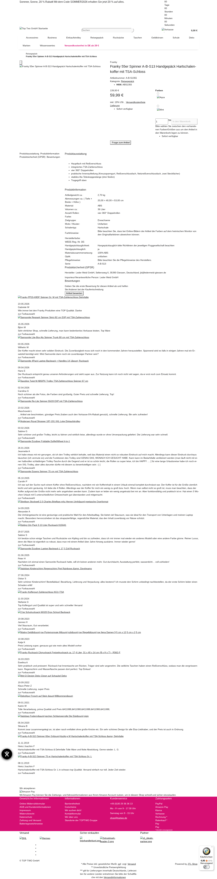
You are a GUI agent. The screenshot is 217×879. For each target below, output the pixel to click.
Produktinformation (50, 153)
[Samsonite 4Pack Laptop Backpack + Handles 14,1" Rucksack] (53, 360)
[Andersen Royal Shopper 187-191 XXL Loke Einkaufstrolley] (49, 421)
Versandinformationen (115, 877)
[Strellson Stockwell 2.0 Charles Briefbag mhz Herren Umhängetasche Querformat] (63, 501)
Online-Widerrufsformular (32, 803)
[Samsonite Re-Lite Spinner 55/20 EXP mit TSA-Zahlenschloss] (50, 401)
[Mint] (160, 110)
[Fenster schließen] (21, 62)
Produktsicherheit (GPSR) (33, 157)
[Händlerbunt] (90, 839)
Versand (132, 864)
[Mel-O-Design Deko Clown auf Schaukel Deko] (42, 675)
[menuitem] (32, 38)
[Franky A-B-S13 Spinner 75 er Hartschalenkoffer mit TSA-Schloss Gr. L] (55, 756)
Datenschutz (26, 817)
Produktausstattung (30, 153)
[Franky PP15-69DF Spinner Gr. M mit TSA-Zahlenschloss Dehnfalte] (53, 297)
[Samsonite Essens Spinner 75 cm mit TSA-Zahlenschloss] (48, 471)
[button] (193, 30)
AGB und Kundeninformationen (35, 807)
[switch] (206, 867)
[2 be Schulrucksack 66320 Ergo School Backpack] (44, 612)
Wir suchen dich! (73, 810)
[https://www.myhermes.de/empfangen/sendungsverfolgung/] (45, 838)
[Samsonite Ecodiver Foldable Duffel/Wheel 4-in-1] (44, 441)
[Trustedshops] (108, 839)
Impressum (25, 810)
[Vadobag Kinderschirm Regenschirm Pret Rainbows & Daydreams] (55, 568)
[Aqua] (161, 97)
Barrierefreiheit (72, 803)
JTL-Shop (192, 864)
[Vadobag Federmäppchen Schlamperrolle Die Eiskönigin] (53, 716)
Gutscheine (70, 807)
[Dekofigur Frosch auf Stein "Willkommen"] (45, 695)
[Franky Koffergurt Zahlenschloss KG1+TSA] (41, 592)
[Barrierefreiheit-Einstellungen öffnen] (7, 754)
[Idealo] (148, 839)
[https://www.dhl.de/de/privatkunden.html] (23, 838)
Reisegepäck (127, 81)
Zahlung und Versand (30, 820)
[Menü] (212, 847)
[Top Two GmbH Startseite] (34, 28)
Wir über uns (71, 817)
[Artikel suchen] (132, 30)
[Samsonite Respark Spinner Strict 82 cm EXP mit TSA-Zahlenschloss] (54, 317)
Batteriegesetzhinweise (31, 823)
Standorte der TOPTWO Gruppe (81, 820)
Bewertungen (54, 157)
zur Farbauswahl (26, 314)
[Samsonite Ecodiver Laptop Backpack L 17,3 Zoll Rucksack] (49, 548)
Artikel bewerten (74, 293)
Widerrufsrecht (27, 813)
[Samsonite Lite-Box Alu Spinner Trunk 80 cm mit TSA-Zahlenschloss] (53, 337)
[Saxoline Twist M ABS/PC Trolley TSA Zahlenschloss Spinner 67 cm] (53, 381)
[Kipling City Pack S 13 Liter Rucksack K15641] (42, 525)
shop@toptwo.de (118, 818)
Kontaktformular (73, 813)
